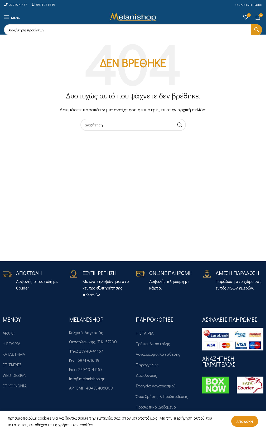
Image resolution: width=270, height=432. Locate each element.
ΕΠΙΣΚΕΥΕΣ (12, 364)
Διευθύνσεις (146, 375)
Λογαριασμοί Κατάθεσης (158, 354)
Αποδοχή (245, 421)
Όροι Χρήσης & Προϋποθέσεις (162, 396)
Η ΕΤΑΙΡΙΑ (11, 343)
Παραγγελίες (147, 364)
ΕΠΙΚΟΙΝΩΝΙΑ (15, 385)
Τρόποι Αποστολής (153, 343)
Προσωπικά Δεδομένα (156, 407)
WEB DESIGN (14, 375)
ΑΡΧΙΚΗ (9, 333)
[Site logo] (133, 16)
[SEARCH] (256, 29)
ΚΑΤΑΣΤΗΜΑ (14, 354)
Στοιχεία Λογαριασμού (155, 385)
